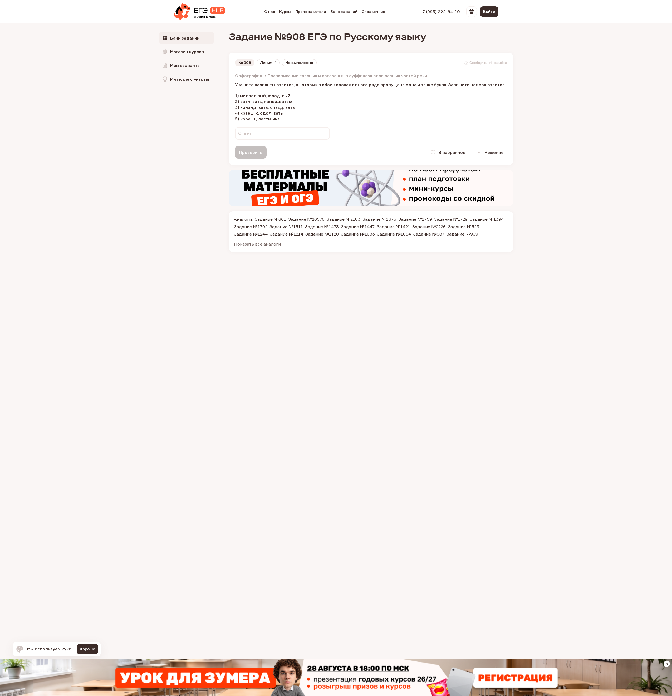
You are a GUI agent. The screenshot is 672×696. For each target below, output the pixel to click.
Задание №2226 (429, 226)
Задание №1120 (322, 234)
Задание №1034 (394, 234)
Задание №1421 (393, 226)
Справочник (373, 11)
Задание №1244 (251, 234)
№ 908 (244, 63)
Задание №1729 (451, 219)
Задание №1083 (358, 234)
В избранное (451, 152)
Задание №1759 (415, 219)
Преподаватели (310, 11)
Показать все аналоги (257, 244)
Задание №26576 (306, 219)
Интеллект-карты (189, 79)
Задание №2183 (343, 219)
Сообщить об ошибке (488, 63)
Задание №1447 (358, 226)
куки (66, 648)
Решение (494, 152)
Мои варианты (185, 65)
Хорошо (87, 648)
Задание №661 (270, 219)
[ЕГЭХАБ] (199, 11)
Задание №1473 (322, 226)
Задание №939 (462, 234)
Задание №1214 (286, 234)
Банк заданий (343, 11)
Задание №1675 (379, 219)
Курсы (285, 11)
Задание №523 (463, 226)
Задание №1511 (286, 226)
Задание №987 (428, 234)
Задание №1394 (487, 219)
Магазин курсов (187, 51)
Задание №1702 (250, 226)
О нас (269, 11)
